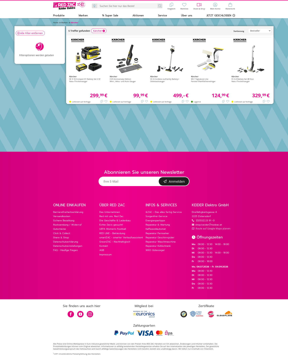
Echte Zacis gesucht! (111, 225)
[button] (59, 15)
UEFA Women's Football (112, 229)
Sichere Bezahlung (63, 220)
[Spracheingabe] (94, 6)
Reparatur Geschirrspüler (160, 237)
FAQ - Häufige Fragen (65, 250)
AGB (101, 250)
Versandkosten (61, 216)
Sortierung (239, 31)
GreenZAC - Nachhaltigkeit (114, 242)
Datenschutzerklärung (65, 242)
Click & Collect (61, 233)
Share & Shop (61, 237)
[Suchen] (160, 6)
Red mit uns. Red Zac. (111, 216)
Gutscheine (59, 229)
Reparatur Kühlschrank (158, 246)
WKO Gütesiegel (155, 250)
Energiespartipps (155, 220)
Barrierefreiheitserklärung (68, 212)
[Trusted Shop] (184, 316)
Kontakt (103, 246)
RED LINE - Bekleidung (112, 233)
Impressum (105, 254)
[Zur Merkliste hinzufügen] (106, 101)
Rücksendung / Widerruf (67, 225)
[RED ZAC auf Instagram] (90, 314)
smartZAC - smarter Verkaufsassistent (121, 237)
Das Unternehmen (109, 212)
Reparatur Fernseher (157, 233)
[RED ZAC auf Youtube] (80, 314)
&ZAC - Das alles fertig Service (164, 212)
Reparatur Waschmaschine (161, 242)
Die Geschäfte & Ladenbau (114, 220)
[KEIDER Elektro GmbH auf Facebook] (71, 314)
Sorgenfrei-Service (156, 216)
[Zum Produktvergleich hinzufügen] (102, 101)
